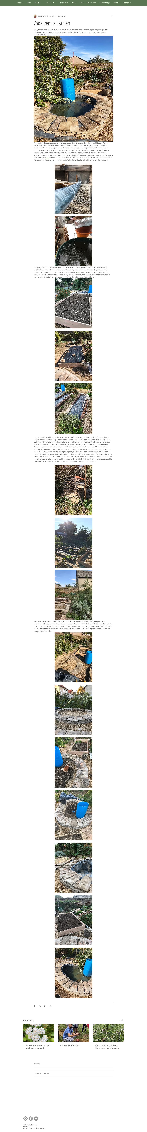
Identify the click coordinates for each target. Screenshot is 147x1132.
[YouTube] (36, 1118)
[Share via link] (50, 1006)
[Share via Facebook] (35, 1006)
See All (121, 1020)
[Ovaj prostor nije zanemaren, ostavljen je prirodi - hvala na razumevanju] (38, 1033)
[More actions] (112, 16)
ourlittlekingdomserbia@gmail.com (34, 1128)
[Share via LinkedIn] (45, 1006)
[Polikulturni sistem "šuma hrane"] (73, 1033)
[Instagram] (25, 1118)
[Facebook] (31, 1118)
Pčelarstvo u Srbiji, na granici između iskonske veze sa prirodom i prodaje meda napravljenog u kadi (108, 1046)
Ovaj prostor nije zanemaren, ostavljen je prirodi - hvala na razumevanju (38, 1046)
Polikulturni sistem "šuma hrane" (70, 1045)
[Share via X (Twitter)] (40, 1006)
